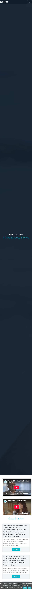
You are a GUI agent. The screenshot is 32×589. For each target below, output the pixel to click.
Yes (25, 587)
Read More (16, 549)
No (29, 587)
